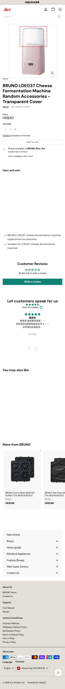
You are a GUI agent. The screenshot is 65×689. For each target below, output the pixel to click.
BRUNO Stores (10, 592)
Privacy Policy (9, 642)
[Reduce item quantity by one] (5, 129)
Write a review (32, 281)
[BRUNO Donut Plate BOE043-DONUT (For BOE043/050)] (22, 478)
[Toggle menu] (57, 541)
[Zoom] (52, 73)
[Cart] (53, 9)
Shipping (6, 136)
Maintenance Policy (12, 631)
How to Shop (8, 638)
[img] (32, 304)
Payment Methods (11, 623)
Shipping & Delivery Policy (15, 627)
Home (5, 79)
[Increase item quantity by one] (15, 129)
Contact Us (8, 596)
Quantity (7, 124)
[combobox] (32, 16)
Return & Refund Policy (13, 634)
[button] (30, 349)
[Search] (59, 16)
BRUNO (25, 444)
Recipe (6, 612)
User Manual (8, 608)
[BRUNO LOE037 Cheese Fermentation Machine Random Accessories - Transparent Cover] (32, 186)
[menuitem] (32, 534)
